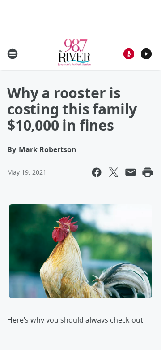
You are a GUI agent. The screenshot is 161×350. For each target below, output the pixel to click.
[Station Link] (74, 53)
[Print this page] (147, 172)
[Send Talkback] (128, 53)
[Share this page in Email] (130, 172)
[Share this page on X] (113, 172)
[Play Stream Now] (146, 53)
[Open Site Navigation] (12, 53)
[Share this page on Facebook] (96, 172)
